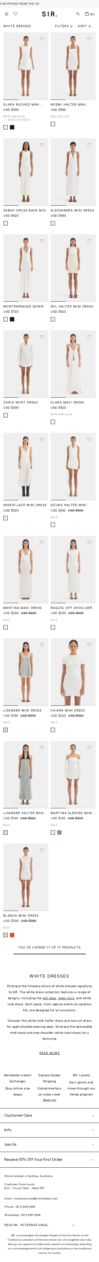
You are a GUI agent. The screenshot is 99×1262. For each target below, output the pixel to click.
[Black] (12, 127)
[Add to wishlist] (41, 38)
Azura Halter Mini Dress (69, 505)
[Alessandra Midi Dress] (73, 172)
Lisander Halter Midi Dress (23, 813)
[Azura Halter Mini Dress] (73, 466)
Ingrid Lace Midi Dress (24, 505)
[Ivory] (5, 127)
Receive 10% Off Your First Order (33, 1160)
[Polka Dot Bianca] (5, 730)
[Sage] (59, 832)
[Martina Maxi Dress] (25, 569)
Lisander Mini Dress (22, 710)
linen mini (66, 998)
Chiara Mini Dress (68, 710)
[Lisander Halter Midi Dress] (25, 774)
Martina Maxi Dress (22, 607)
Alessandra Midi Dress (72, 210)
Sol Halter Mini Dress (72, 306)
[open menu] (6, 14)
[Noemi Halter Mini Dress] (73, 66)
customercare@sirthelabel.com (36, 1198)
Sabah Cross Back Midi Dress (25, 210)
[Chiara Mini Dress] (73, 672)
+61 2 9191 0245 (25, 1206)
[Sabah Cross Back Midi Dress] (25, 172)
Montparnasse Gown (23, 306)
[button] (87, 26)
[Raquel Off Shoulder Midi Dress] (73, 569)
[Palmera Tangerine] (12, 935)
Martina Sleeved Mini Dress (71, 813)
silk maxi (49, 998)
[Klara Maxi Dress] (73, 364)
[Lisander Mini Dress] (25, 672)
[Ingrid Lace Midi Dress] (25, 466)
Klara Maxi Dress (67, 402)
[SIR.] (49, 14)
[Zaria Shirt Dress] (25, 364)
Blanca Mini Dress (20, 915)
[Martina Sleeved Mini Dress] (73, 774)
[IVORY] (53, 124)
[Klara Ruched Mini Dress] (25, 66)
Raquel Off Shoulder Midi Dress (71, 608)
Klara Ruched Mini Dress (21, 104)
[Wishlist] (15, 14)
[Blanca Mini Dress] (25, 877)
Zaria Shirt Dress (20, 402)
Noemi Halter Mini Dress (68, 104)
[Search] (78, 14)
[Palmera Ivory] (5, 935)
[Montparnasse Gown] (25, 268)
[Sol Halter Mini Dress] (73, 268)
